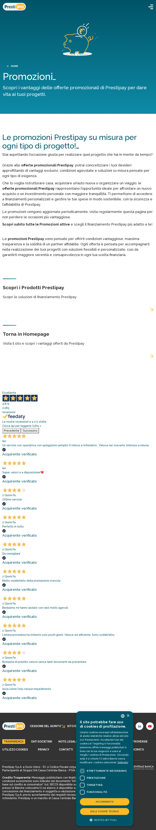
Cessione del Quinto (45, 726)
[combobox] (123, 716)
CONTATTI (66, 749)
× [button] (128, 715)
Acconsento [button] (105, 801)
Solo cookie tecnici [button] (104, 811)
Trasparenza (14, 741)
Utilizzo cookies (15, 749)
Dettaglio (123, 762)
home (14, 66)
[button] (150, 6)
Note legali (67, 741)
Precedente (11, 430)
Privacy (43, 749)
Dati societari (41, 741)
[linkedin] (139, 726)
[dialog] (104, 768)
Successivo (30, 430)
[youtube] (150, 726)
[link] (13, 726)
